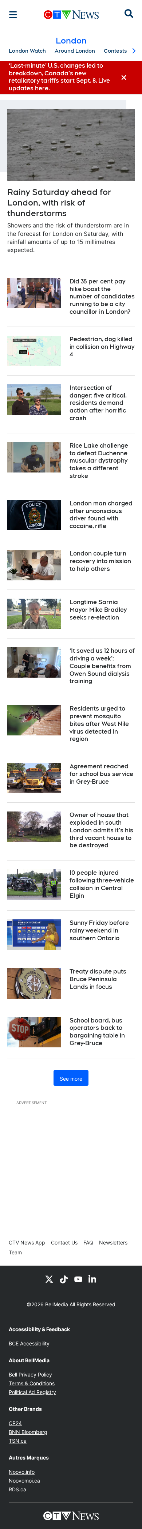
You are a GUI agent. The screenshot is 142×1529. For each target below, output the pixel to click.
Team (15, 1252)
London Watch (27, 51)
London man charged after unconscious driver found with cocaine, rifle (101, 515)
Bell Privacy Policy (30, 1374)
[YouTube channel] (78, 1278)
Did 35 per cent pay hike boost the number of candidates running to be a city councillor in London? (102, 296)
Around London (75, 51)
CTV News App (27, 1242)
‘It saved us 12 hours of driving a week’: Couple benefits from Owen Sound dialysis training (102, 666)
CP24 (15, 1423)
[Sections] (13, 14)
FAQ (88, 1242)
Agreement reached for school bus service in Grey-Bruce (101, 774)
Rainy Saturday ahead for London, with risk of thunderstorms (59, 202)
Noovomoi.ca (24, 1480)
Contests (115, 51)
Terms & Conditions (32, 1383)
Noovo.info (22, 1472)
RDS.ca (17, 1489)
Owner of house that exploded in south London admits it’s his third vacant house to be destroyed (101, 830)
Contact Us (64, 1242)
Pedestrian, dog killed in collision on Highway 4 (102, 347)
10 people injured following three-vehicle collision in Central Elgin (102, 884)
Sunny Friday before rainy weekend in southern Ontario (99, 930)
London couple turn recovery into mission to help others (100, 561)
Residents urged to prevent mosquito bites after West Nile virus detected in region (99, 723)
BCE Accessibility (29, 1343)
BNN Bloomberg (28, 1432)
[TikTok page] (63, 1278)
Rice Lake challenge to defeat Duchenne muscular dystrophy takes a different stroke (99, 460)
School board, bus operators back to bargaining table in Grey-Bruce (97, 1032)
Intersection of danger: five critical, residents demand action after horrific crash (98, 403)
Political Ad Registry (32, 1392)
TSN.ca (18, 1441)
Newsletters (113, 1242)
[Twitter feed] (49, 1278)
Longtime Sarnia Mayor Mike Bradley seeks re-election (98, 610)
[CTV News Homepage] (71, 14)
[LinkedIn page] (92, 1278)
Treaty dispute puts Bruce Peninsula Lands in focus (98, 979)
